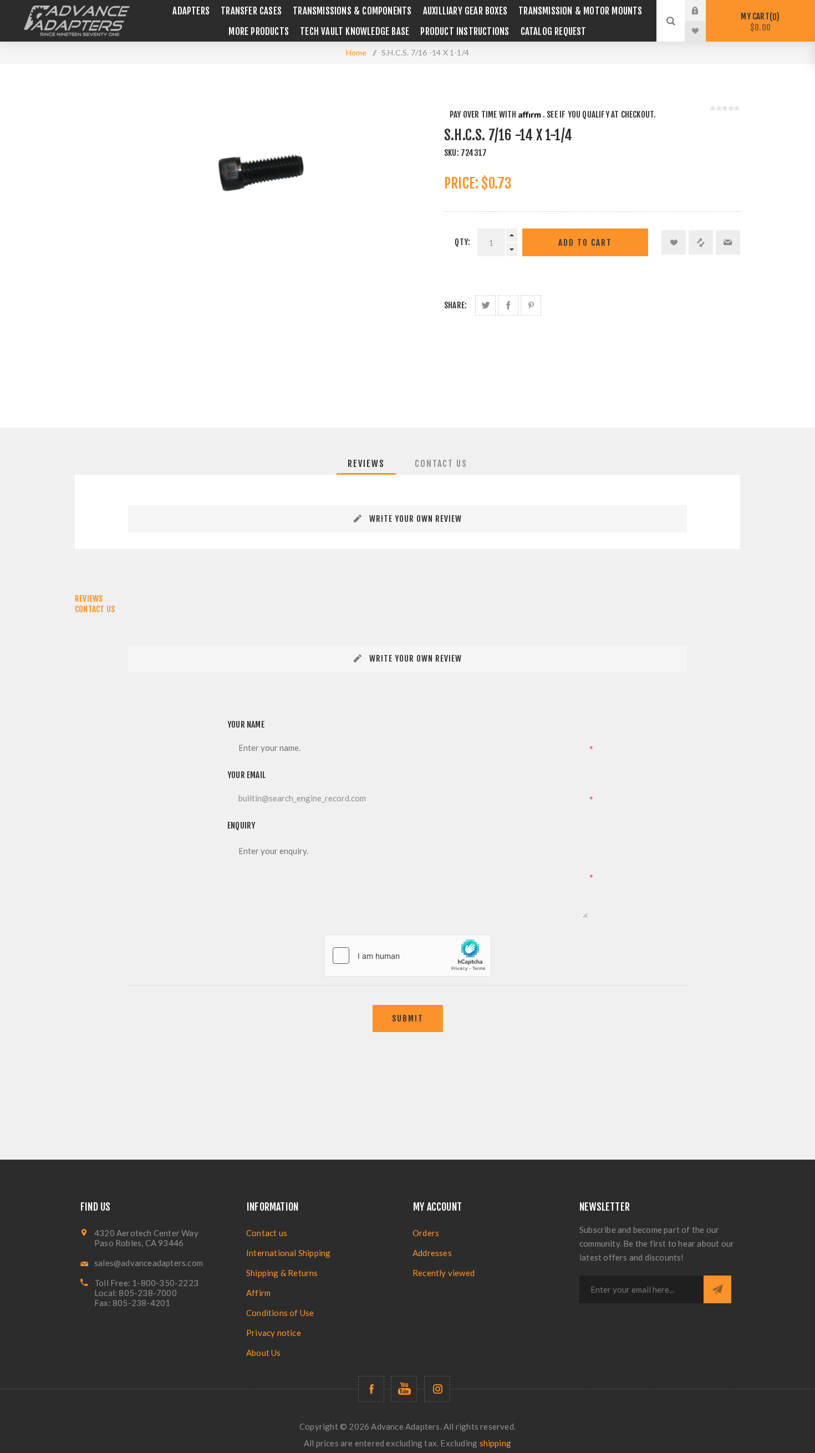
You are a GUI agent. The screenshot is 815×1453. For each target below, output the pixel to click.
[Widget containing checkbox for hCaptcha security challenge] (407, 955)
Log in (703, 10)
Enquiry (241, 825)
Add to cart (585, 242)
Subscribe (717, 1289)
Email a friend (728, 242)
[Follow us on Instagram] (437, 1389)
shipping (496, 1443)
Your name (245, 724)
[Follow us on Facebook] (371, 1389)
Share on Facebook (508, 305)
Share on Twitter (485, 305)
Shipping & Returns (282, 1273)
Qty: (462, 242)
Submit (408, 1018)
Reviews (366, 463)
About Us (263, 1353)
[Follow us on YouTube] (404, 1389)
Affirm (258, 1293)
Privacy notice (273, 1333)
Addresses (432, 1253)
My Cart (758, 22)
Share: (455, 305)
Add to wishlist (673, 242)
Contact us (266, 1233)
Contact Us (441, 463)
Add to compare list (701, 242)
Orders (425, 1233)
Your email (246, 775)
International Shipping (288, 1253)
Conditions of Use (280, 1313)
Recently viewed (443, 1273)
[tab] (366, 464)
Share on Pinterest (531, 305)
